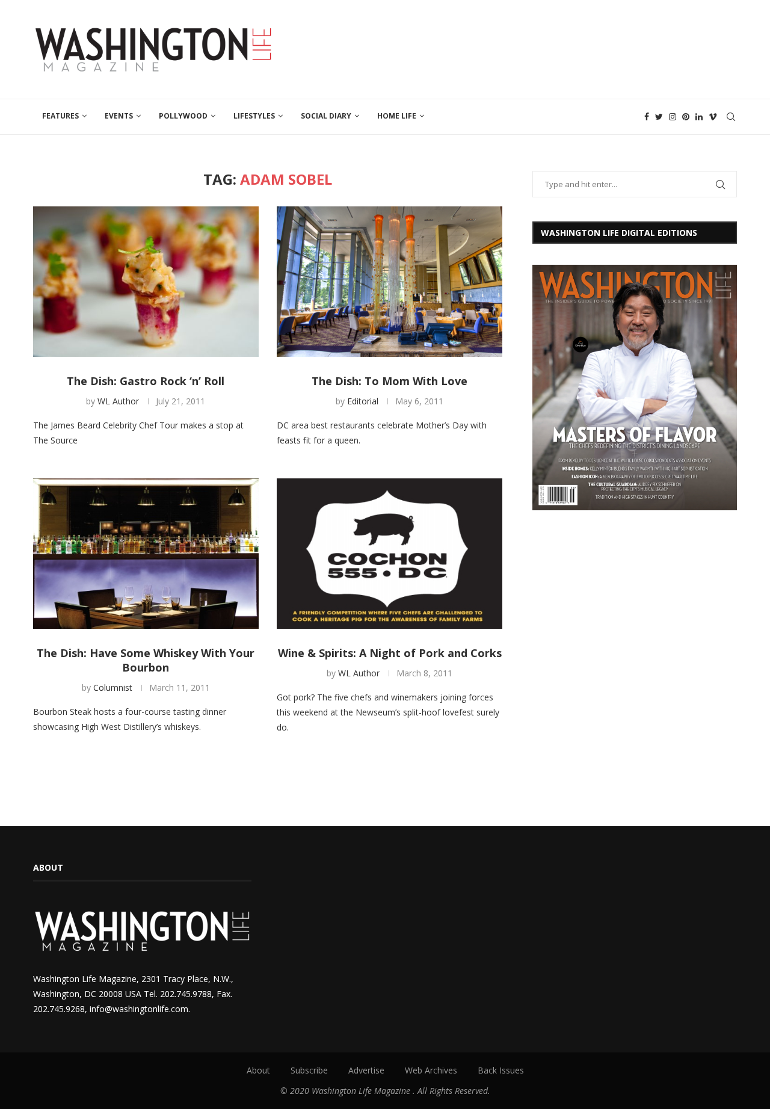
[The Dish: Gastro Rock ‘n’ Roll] (146, 281)
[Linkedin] (699, 116)
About (258, 1070)
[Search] (731, 116)
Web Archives (431, 1070)
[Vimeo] (713, 116)
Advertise (366, 1070)
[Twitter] (659, 116)
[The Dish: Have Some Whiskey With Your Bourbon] (146, 553)
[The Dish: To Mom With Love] (389, 281)
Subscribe (309, 1070)
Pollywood (183, 116)
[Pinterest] (685, 116)
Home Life (396, 116)
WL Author (118, 401)
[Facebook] (646, 116)
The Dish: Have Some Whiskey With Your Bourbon (145, 660)
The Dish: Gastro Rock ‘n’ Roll (145, 381)
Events (119, 116)
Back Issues (501, 1070)
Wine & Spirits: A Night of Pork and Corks (390, 653)
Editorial (362, 401)
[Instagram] (672, 116)
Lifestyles (254, 116)
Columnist (112, 687)
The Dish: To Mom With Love (389, 381)
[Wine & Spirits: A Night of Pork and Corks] (389, 553)
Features (60, 116)
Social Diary (326, 116)
